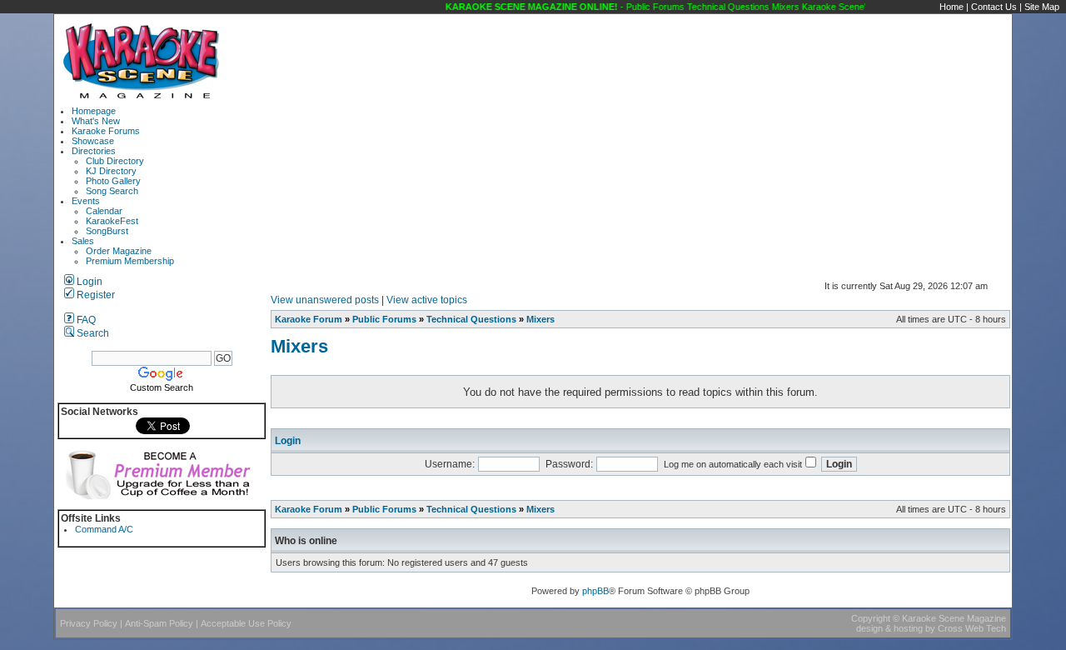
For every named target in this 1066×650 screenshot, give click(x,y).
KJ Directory (111, 171)
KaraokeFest (112, 221)
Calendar (104, 211)
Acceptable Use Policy (246, 623)
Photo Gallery (113, 181)
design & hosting (889, 628)
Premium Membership (130, 261)
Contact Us (994, 7)
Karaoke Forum (308, 319)
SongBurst (107, 231)
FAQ (85, 320)
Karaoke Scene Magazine (954, 618)
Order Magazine (119, 251)
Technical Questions (471, 319)
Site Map (1041, 7)
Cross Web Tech (972, 628)
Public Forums (384, 319)
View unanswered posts (325, 300)
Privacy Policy (88, 623)
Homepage (94, 111)
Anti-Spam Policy (159, 623)
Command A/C (104, 529)
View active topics (426, 300)
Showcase (93, 141)
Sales (83, 241)
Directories (94, 151)
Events (86, 201)
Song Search (112, 191)
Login (88, 282)
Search (91, 333)
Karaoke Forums (106, 131)
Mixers (540, 319)
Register (94, 295)
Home (951, 7)
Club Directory (115, 161)
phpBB (595, 591)
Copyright (870, 618)
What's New (96, 121)
